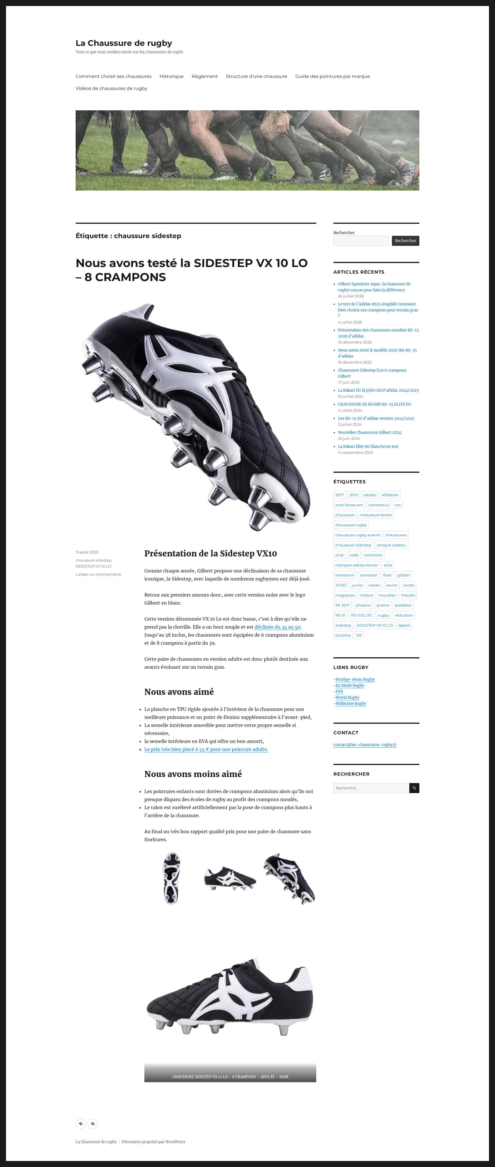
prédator (403, 605)
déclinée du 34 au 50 (277, 627)
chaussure (345, 515)
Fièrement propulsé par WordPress (153, 1141)
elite (388, 565)
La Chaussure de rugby (124, 43)
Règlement (205, 76)
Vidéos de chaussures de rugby (112, 88)
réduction (404, 615)
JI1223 (340, 585)
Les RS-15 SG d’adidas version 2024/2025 (376, 418)
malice (366, 595)
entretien (369, 575)
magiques (345, 595)
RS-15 (340, 615)
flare (387, 575)
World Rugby (347, 697)
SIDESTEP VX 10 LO (93, 566)
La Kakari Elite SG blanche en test (368, 446)
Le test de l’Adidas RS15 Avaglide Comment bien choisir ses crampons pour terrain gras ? (378, 310)
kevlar (392, 585)
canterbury (379, 505)
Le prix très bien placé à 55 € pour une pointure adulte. (206, 749)
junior (357, 585)
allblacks (390, 495)
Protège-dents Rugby (355, 679)
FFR (339, 691)
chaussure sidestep (93, 560)
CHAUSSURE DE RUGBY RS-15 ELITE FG (374, 404)
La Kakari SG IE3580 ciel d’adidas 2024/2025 (378, 390)
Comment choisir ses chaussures (114, 76)
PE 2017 (342, 605)
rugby (383, 615)
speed (404, 625)
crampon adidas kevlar (356, 565)
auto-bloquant (349, 505)
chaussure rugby (351, 525)
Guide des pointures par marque (332, 76)
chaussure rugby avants (357, 535)
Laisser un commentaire (98, 574)
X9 (359, 635)
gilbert (403, 575)
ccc (398, 505)
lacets (408, 585)
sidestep (343, 625)
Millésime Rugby (351, 703)
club (339, 555)
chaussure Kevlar (376, 515)
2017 (339, 495)
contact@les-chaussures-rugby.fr (364, 744)
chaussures (396, 535)
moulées (387, 595)
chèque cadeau (391, 545)
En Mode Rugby (350, 685)
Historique (172, 76)
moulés (408, 595)
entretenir (344, 575)
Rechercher (344, 232)
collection (373, 555)
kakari (374, 585)
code (354, 555)
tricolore (343, 635)
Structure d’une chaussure (256, 76)
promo (383, 605)
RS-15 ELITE (361, 615)
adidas (370, 495)
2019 (353, 495)
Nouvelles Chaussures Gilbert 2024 (369, 432)
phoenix (363, 605)
